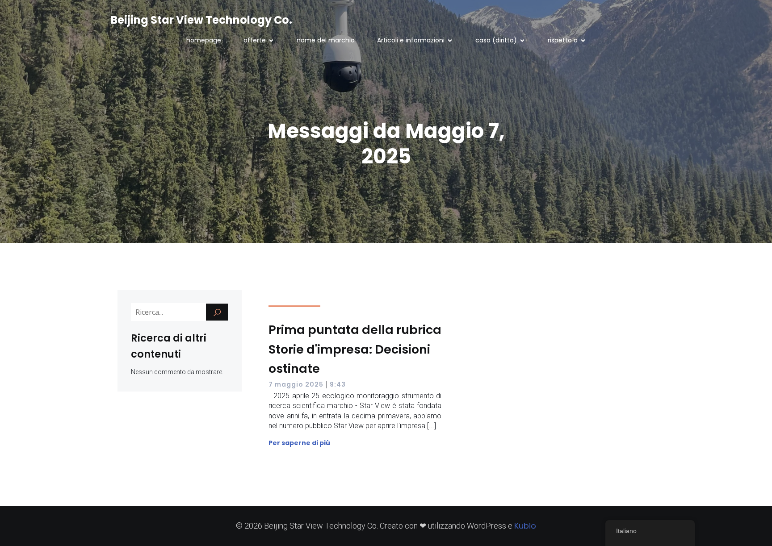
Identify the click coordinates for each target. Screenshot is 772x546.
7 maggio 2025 (296, 384)
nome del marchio (326, 40)
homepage (203, 40)
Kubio (525, 525)
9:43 (338, 384)
